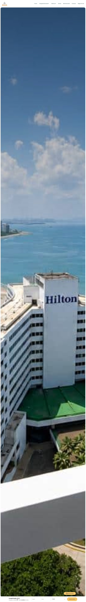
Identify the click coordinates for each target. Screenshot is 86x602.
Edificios (53, 3)
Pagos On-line (81, 3)
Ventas (59, 3)
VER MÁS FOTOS (70, 593)
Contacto (74, 3)
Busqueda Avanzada (44, 3)
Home (35, 3)
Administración (66, 3)
